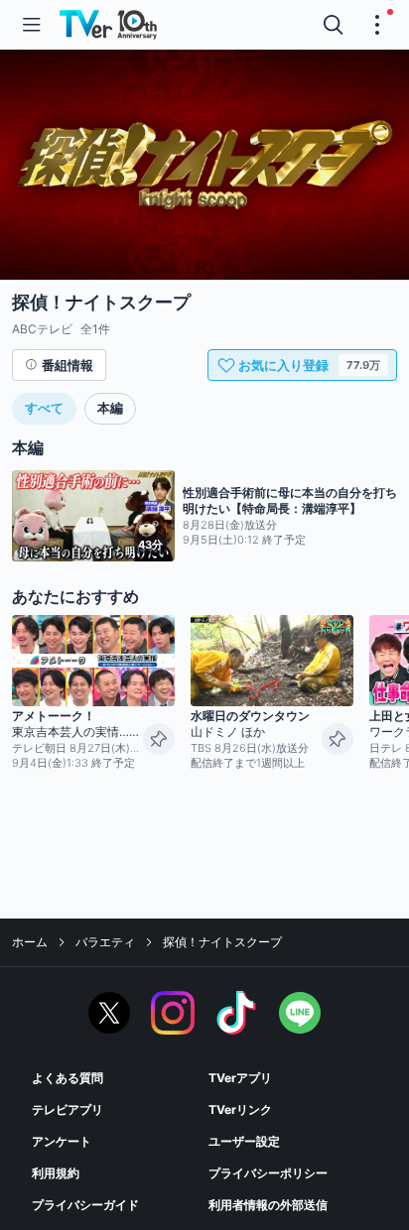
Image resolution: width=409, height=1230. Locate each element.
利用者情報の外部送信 (268, 1204)
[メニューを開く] (32, 25)
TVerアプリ (240, 1077)
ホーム (30, 941)
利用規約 (55, 1173)
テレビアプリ (67, 1109)
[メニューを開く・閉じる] (377, 25)
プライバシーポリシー (268, 1173)
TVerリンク (240, 1109)
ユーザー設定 (244, 1141)
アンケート (61, 1141)
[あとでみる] (159, 739)
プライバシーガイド (85, 1204)
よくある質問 (67, 1077)
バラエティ (105, 941)
